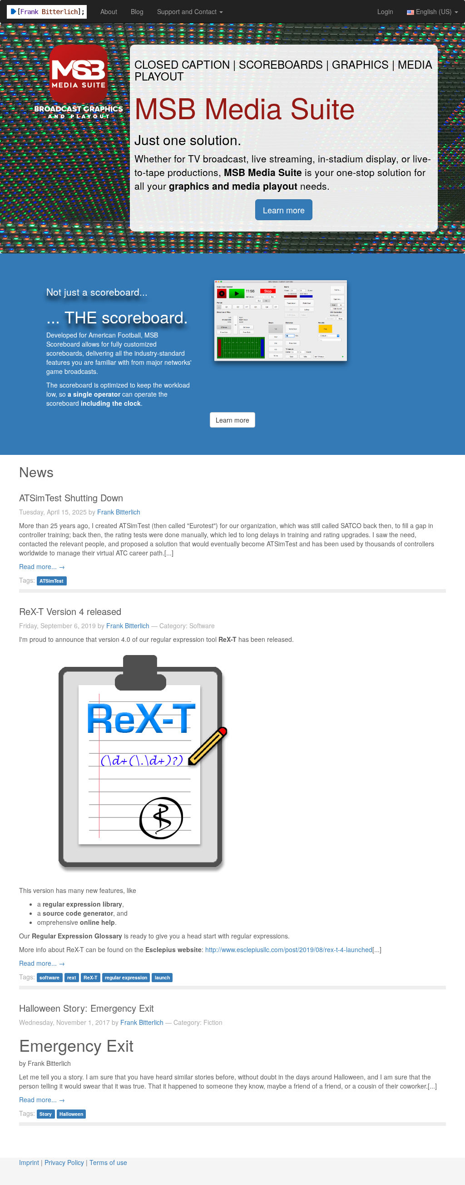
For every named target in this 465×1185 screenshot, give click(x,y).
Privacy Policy (64, 1162)
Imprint (29, 1162)
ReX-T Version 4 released (71, 611)
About (108, 11)
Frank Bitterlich (118, 511)
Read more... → (42, 566)
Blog (137, 11)
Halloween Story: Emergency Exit (88, 1007)
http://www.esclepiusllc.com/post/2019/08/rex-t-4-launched (288, 949)
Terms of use (108, 1162)
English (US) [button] (434, 11)
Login (385, 11)
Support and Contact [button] (187, 11)
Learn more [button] (284, 210)
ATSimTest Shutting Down (72, 497)
